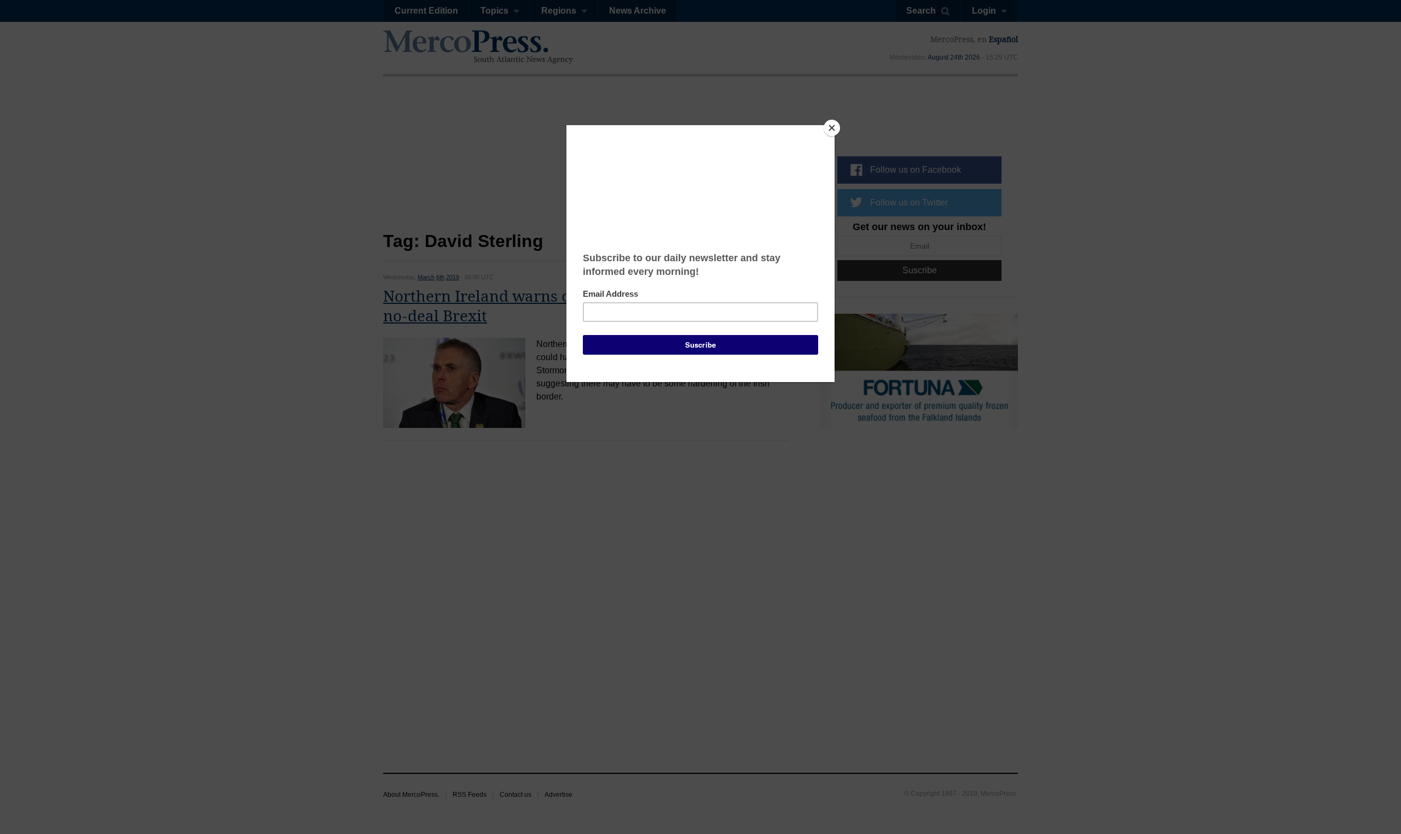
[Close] (832, 128)
